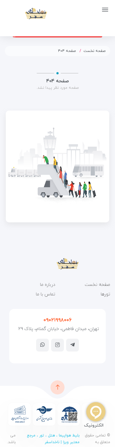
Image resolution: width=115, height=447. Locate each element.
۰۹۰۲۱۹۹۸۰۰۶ (57, 320)
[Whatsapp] (42, 345)
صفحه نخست (94, 51)
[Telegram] (72, 345)
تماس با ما (45, 294)
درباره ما (47, 285)
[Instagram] (57, 345)
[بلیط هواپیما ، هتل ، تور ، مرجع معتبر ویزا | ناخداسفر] (26, 13)
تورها (105, 294)
